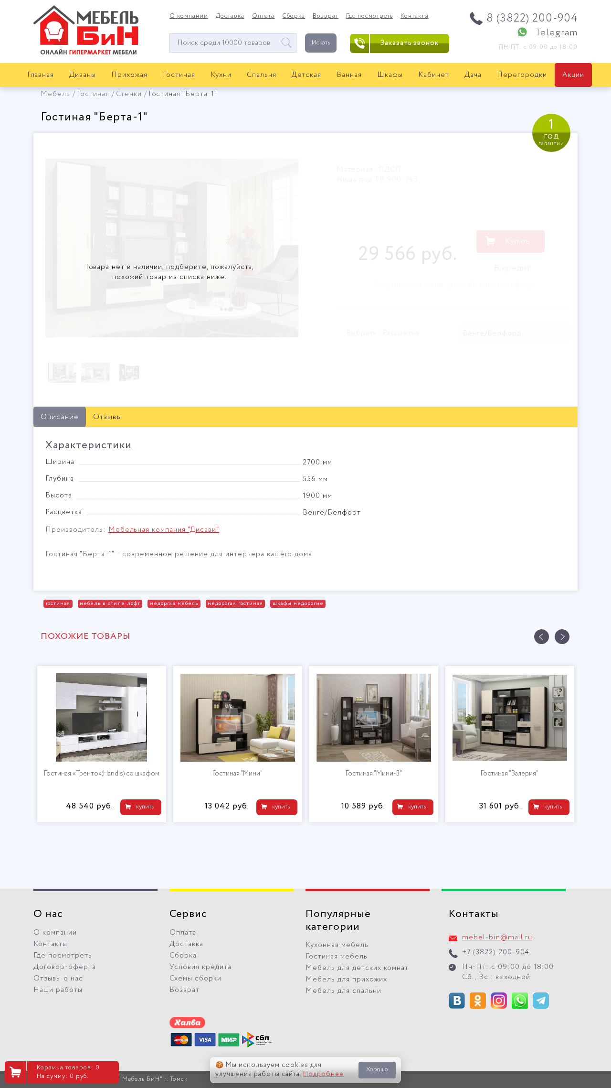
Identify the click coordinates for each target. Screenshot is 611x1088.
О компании (188, 16)
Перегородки (522, 75)
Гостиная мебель (337, 956)
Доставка (230, 16)
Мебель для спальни (343, 991)
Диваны (82, 75)
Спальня (261, 75)
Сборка (293, 16)
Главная (40, 75)
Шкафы (390, 75)
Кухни (221, 75)
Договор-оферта (64, 967)
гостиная (58, 603)
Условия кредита (200, 967)
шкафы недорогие (298, 603)
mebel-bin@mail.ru (497, 937)
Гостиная (179, 75)
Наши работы (58, 990)
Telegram (556, 33)
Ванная (349, 75)
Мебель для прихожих (346, 979)
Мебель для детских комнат (357, 968)
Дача (473, 75)
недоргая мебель (174, 603)
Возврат (325, 16)
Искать (321, 42)
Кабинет (433, 75)
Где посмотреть (369, 16)
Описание (60, 416)
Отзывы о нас (58, 978)
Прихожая (129, 75)
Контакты (414, 16)
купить (145, 806)
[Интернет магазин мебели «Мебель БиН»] (85, 53)
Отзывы (107, 416)
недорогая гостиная (235, 603)
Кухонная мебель (337, 945)
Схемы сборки (195, 978)
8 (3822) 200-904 (532, 18)
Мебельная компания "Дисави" (163, 530)
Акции (573, 75)
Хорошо (377, 1069)
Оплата (263, 16)
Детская (307, 75)
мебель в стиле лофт (110, 603)
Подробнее (323, 1074)
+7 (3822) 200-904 (495, 952)
